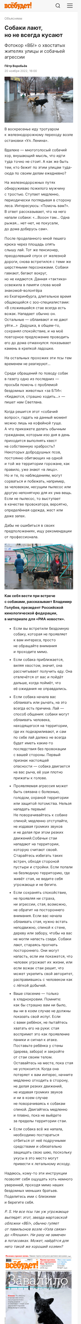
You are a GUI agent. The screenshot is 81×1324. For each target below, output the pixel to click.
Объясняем (13, 18)
